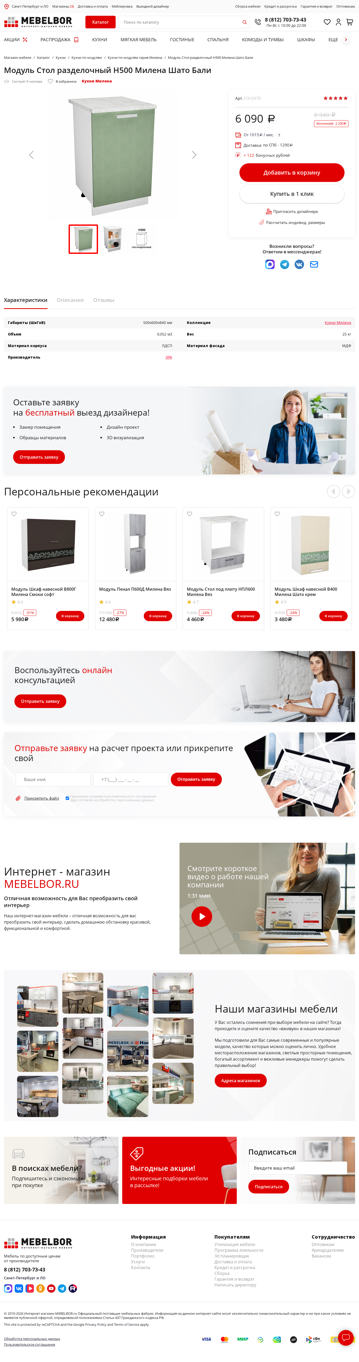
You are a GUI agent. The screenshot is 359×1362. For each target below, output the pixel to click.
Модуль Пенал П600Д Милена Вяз (135, 589)
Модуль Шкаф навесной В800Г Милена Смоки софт (43, 591)
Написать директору (235, 1285)
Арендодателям (328, 1250)
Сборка (221, 1273)
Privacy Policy (95, 1324)
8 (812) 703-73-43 (285, 19)
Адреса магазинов (240, 1080)
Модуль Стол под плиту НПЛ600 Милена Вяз (221, 591)
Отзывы (103, 300)
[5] (345, 98)
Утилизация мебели (234, 1244)
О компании (143, 1244)
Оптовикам (345, 6)
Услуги (138, 1262)
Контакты (140, 1267)
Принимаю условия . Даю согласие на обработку (113, 798)
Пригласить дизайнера (295, 211)
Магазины (63, 6)
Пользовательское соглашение (29, 1344)
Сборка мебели (247, 6)
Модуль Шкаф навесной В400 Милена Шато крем (306, 591)
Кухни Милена (97, 80)
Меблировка (122, 6)
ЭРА (169, 357)
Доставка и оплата (93, 6)
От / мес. (259, 134)
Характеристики (26, 300)
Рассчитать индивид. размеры (295, 222)
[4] (341, 98)
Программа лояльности (238, 1250)
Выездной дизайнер (152, 6)
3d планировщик (231, 1256)
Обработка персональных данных (32, 1339)
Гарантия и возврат (316, 6)
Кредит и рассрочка (280, 6)
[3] (336, 98)
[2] (331, 98)
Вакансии (321, 1256)
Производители (147, 1250)
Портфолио (143, 1256)
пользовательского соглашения (129, 796)
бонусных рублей (267, 155)
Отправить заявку (39, 457)
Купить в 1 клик (292, 193)
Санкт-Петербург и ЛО (30, 6)
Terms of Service (126, 1324)
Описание (70, 300)
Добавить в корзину (292, 172)
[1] (326, 98)
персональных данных (135, 800)
